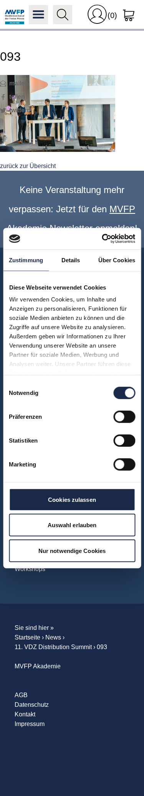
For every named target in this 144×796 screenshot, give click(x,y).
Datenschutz (32, 704)
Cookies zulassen (72, 499)
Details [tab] (70, 259)
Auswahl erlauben (72, 525)
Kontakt (25, 714)
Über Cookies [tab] (116, 259)
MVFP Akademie (14, 14)
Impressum (30, 724)
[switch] (124, 416)
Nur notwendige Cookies (72, 550)
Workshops (30, 569)
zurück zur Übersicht (28, 166)
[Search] (62, 14)
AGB (21, 695)
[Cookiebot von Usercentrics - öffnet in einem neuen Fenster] (102, 239)
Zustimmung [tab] (26, 259)
